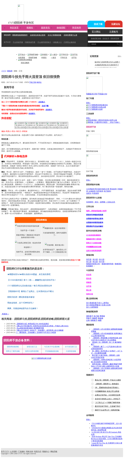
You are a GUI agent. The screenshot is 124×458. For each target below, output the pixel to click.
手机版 (102, 94)
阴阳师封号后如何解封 (94, 226)
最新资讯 (45, 27)
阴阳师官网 (115, 38)
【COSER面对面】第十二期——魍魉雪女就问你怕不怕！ (31, 280)
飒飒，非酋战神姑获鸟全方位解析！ (22, 308)
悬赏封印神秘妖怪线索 (94, 215)
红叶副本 (99, 191)
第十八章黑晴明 (92, 307)
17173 (3, 71)
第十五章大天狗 (104, 305)
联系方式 (37, 451)
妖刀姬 (96, 316)
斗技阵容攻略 (71, 351)
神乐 (96, 202)
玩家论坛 (115, 24)
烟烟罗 (94, 318)
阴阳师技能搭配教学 (20, 35)
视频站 (30, 27)
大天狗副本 (90, 189)
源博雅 (103, 202)
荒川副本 (98, 189)
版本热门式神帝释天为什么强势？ (107, 62)
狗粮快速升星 (30, 42)
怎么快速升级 (18, 42)
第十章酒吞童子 (92, 303)
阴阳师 (9, 71)
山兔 (88, 320)
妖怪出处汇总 (32, 347)
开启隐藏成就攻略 (52, 351)
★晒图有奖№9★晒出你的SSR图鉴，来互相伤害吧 (28, 274)
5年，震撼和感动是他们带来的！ (107, 387)
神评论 (39, 82)
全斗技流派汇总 (71, 347)
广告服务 (21, 451)
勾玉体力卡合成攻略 (52, 347)
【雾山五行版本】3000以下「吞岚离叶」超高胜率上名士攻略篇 (39, 330)
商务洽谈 (29, 451)
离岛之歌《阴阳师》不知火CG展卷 (108, 380)
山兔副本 (92, 191)
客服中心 (45, 451)
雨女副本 (113, 189)
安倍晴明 (89, 202)
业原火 (88, 193)
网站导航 (53, 451)
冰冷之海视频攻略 (54, 35)
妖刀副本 (107, 191)
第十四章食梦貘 (92, 305)
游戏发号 (105, 38)
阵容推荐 (76, 27)
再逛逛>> (5, 314)
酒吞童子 (89, 316)
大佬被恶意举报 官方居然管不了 (107, 65)
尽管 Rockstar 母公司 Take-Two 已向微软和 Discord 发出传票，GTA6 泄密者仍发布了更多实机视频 (106, 439)
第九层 (95, 262)
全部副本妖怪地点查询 (94, 219)
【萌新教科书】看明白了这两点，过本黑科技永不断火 (30, 291)
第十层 (101, 262)
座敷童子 (93, 320)
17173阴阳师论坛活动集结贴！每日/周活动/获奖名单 (29, 286)
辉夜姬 (102, 316)
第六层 (95, 259)
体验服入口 (57, 42)
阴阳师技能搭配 (13, 347)
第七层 (101, 259)
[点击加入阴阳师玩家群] (41, 358)
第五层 (88, 259)
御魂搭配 (61, 27)
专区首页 (14, 27)
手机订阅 (32, 82)
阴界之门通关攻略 (13, 351)
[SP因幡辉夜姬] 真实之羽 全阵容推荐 (109, 391)
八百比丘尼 (110, 202)
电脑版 (91, 94)
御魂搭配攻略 (96, 38)
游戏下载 (98, 24)
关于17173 (5, 451)
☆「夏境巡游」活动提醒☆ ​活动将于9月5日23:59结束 (36, 332)
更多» (119, 56)
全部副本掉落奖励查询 (94, 222)
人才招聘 (13, 451)
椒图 (99, 320)
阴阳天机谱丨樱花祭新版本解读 (21, 297)
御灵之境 (105, 189)
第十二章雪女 (103, 303)
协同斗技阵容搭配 (32, 351)
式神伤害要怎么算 (70, 35)
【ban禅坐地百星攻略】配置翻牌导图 (30, 328)
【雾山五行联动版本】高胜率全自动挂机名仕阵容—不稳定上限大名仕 (42, 326)
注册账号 (113, 31)
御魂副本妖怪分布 (93, 264)
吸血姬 (100, 318)
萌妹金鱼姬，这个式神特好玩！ (21, 303)
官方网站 (96, 31)
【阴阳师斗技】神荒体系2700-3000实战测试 (32, 324)
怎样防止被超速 (70, 42)
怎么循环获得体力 (44, 42)
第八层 (88, 262)
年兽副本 (95, 193)
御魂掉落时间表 (107, 264)
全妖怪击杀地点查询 (37, 35)
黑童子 (88, 318)
